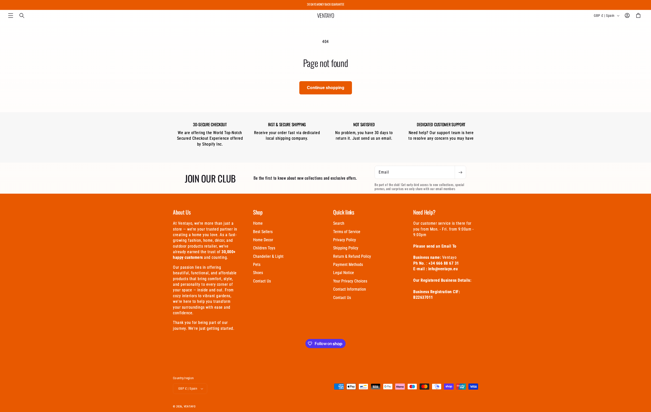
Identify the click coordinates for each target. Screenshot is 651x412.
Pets (256, 264)
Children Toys (264, 248)
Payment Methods (348, 264)
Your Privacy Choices (350, 281)
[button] (10, 15)
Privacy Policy (344, 239)
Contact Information (349, 289)
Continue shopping (325, 88)
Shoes (258, 272)
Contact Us (262, 281)
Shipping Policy (345, 248)
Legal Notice (343, 272)
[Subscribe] (460, 172)
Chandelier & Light (268, 256)
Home (258, 223)
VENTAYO (190, 406)
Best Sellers (263, 231)
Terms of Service (346, 231)
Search (338, 223)
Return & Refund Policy (352, 256)
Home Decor (263, 239)
